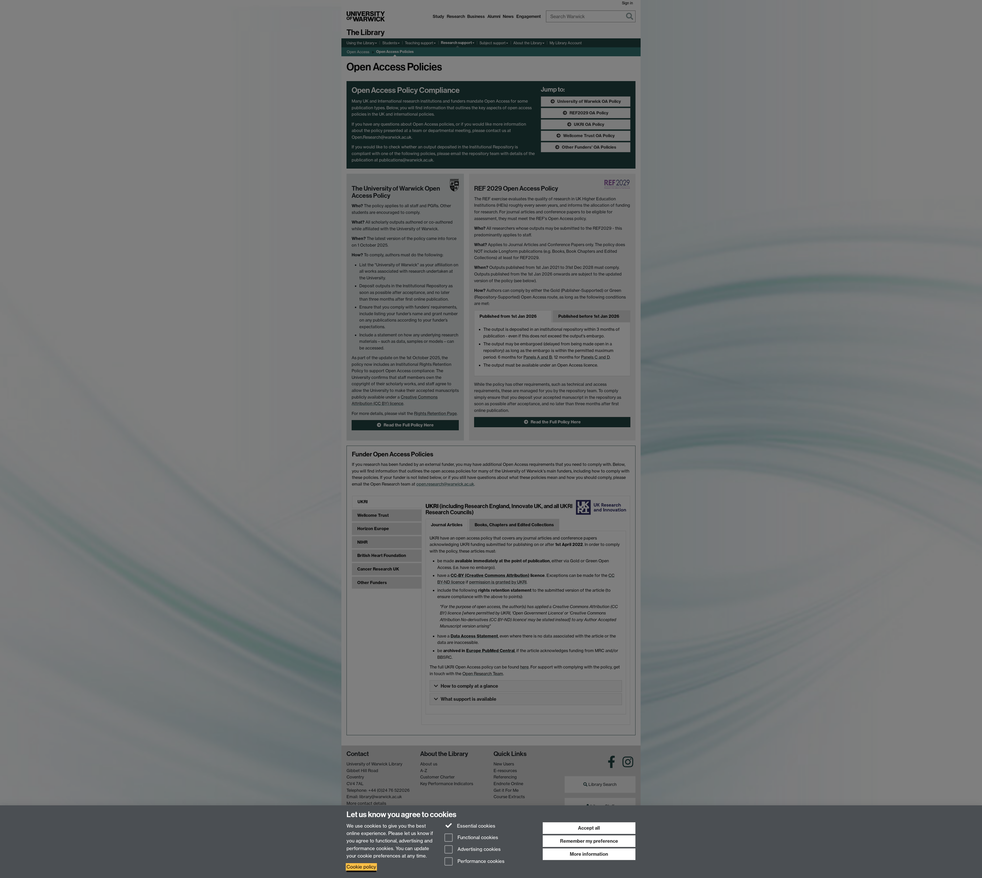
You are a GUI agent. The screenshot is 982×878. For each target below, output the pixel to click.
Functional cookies (477, 837)
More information (589, 854)
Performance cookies (480, 861)
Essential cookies (475, 826)
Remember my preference (589, 841)
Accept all (589, 828)
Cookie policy (361, 867)
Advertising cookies (478, 849)
